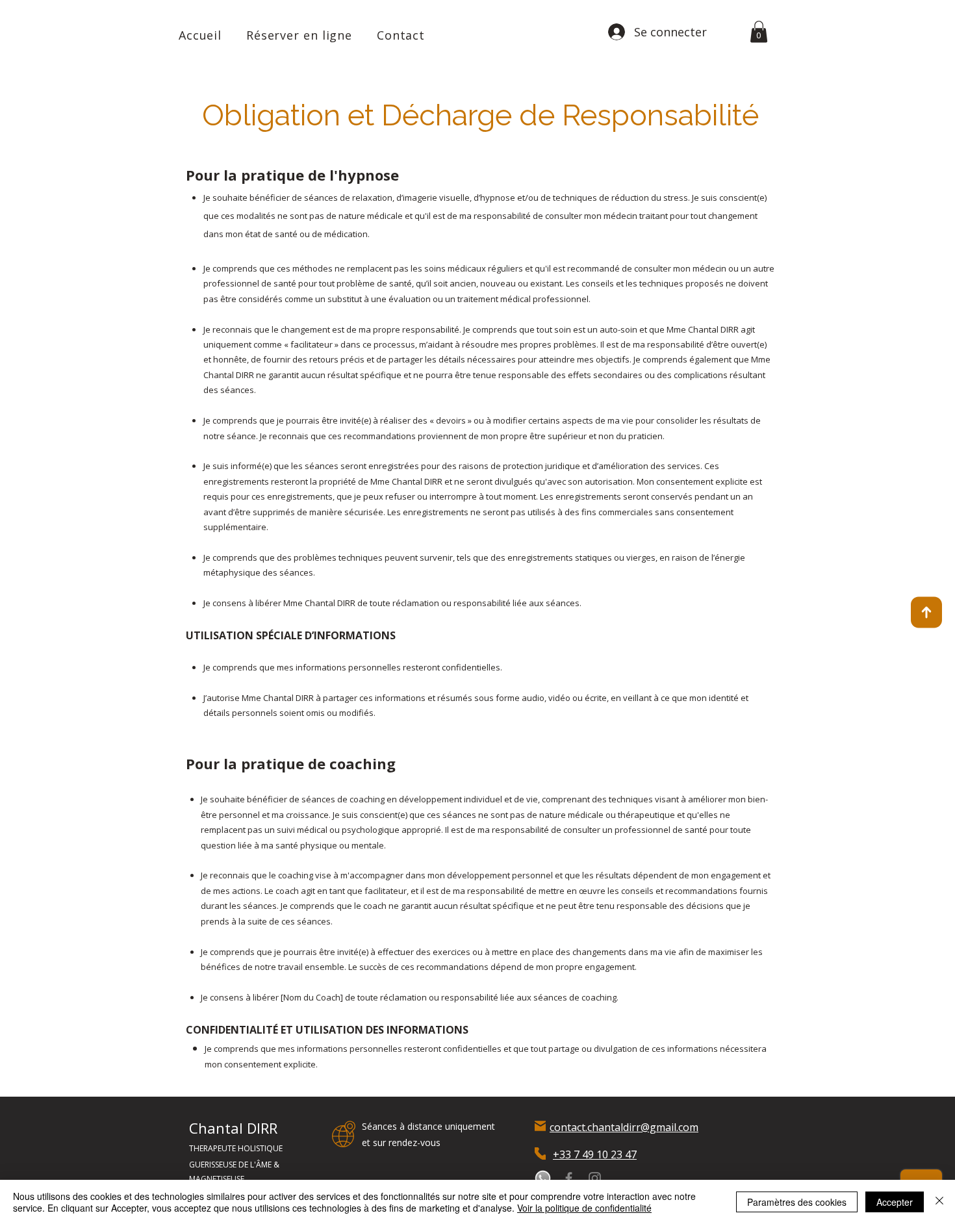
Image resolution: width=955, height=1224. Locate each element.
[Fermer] (939, 1202)
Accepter (894, 1201)
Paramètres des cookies (797, 1201)
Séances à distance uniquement (428, 1126)
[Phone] (540, 1153)
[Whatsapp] (543, 1178)
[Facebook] (569, 1178)
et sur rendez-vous (401, 1142)
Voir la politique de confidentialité (584, 1207)
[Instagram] (595, 1178)
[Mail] (540, 1126)
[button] (759, 31)
